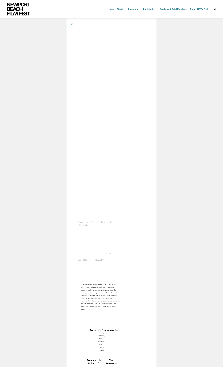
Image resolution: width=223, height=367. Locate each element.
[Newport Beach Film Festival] (18, 9)
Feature (94, 222)
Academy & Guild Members (173, 9)
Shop (192, 9)
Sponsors (133, 9)
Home (111, 9)
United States (83, 259)
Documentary (84, 222)
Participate (148, 9)
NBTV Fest (202, 9)
